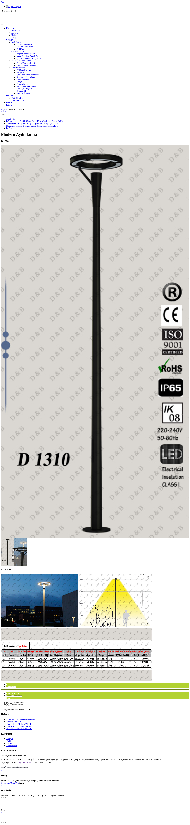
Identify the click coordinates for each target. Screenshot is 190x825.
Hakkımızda (16, 30)
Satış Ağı (10, 103)
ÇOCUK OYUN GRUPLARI (19, 726)
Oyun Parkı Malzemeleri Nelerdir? (20, 719)
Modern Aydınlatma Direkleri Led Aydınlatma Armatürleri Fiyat (32, 126)
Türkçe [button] (4, 2)
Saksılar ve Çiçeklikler (26, 77)
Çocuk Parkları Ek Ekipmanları (29, 58)
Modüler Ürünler (23, 93)
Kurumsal (10, 28)
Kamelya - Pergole (24, 89)
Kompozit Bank (23, 91)
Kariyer (14, 37)
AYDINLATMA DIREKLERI (19, 729)
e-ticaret (9, 767)
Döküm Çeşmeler (24, 70)
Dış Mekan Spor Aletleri (21, 61)
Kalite (13, 35)
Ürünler (9, 40)
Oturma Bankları (23, 84)
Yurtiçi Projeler (17, 98)
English (17, 6)
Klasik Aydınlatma (24, 44)
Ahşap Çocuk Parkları (26, 54)
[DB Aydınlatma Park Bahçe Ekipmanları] (18, 21)
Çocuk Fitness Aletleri (26, 63)
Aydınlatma (16, 42)
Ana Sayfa (10, 119)
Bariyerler (21, 72)
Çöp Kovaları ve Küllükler (27, 75)
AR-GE (14, 33)
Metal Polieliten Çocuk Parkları (29, 56)
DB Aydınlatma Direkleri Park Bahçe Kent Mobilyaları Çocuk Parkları (35, 121)
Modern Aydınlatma (25, 47)
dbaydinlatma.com (24, 762)
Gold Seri (20, 49)
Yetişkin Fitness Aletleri (26, 65)
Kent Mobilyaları (18, 68)
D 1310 (9, 128)
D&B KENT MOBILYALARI (19, 724)
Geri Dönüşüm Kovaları (26, 86)
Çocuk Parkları (17, 51)
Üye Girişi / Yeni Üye (10, 783)
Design (19, 82)
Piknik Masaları (23, 79)
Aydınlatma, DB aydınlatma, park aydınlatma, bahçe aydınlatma (32, 123)
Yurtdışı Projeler (18, 100)
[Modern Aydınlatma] (95, 537)
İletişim (9, 105)
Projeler (9, 96)
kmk (3, 767)
